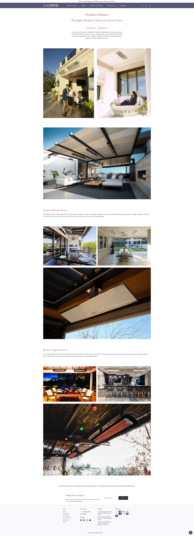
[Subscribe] (90, 273)
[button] (189, 532)
